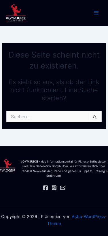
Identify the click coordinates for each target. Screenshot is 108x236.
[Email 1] (62, 187)
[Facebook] (45, 187)
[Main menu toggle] (96, 13)
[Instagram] (54, 187)
